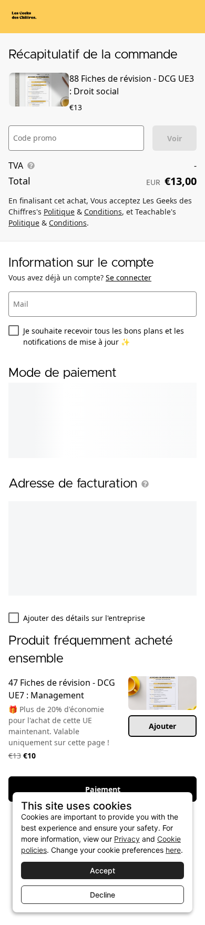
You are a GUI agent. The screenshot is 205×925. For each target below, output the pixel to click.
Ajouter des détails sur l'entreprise (84, 618)
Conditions (103, 212)
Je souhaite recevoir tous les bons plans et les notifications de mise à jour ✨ (103, 336)
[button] (143, 484)
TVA (15, 165)
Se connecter (128, 277)
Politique (59, 212)
